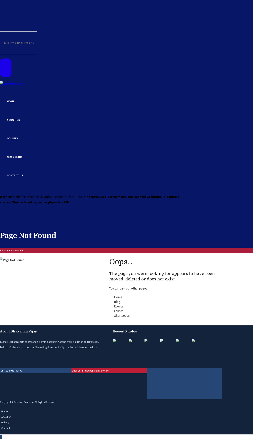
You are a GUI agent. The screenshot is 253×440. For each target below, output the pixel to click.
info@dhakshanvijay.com (95, 370)
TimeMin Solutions (24, 402)
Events (118, 306)
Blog (117, 302)
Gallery (5, 422)
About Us (6, 417)
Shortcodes (122, 316)
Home (3, 250)
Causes (118, 311)
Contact (5, 428)
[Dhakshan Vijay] (11, 83)
